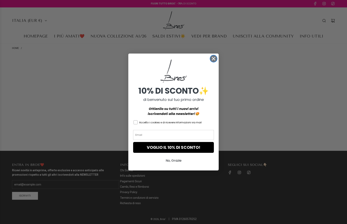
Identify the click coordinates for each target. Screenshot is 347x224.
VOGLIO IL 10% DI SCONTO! (173, 147)
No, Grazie (174, 160)
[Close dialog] (213, 58)
